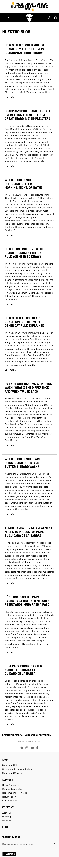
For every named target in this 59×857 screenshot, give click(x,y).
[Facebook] (22, 748)
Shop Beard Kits (10, 765)
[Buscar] (9, 17)
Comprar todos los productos (17, 769)
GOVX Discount (9, 800)
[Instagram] (27, 748)
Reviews (6, 820)
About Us (6, 812)
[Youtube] (32, 748)
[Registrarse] (54, 844)
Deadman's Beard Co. (32, 741)
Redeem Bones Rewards (14, 792)
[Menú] (3, 17)
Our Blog (6, 816)
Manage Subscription (12, 788)
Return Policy (9, 796)
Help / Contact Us (11, 785)
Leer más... (10, 97)
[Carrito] (55, 17)
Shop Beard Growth (12, 772)
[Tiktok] (37, 748)
